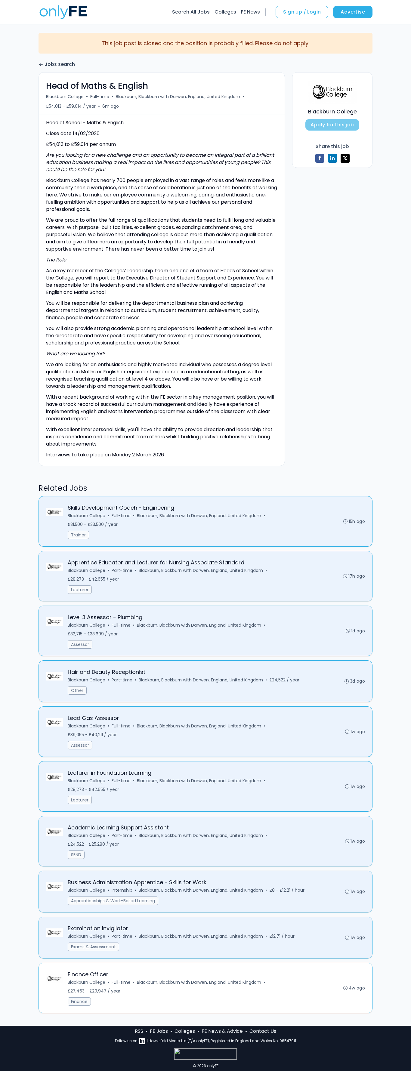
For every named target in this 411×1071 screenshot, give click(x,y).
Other (77, 690)
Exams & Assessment (93, 947)
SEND (76, 855)
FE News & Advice (222, 1031)
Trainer (78, 535)
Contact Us (262, 1031)
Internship (122, 890)
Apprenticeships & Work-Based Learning (113, 901)
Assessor (80, 644)
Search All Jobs (191, 11)
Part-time (122, 570)
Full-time (99, 97)
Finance (79, 1001)
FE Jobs (159, 1031)
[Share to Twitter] (345, 158)
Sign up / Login (302, 11)
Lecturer (79, 590)
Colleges (225, 11)
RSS (139, 1031)
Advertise (353, 11)
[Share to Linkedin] (332, 158)
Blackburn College (65, 97)
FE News (250, 11)
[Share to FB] (319, 158)
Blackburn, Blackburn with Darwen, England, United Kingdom (178, 97)
